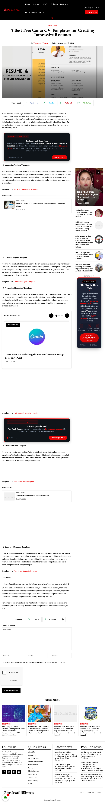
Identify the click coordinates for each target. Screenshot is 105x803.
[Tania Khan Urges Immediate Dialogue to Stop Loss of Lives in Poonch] (89, 187)
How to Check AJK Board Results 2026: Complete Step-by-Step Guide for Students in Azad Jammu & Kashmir (64, 730)
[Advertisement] (37, 235)
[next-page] (98, 172)
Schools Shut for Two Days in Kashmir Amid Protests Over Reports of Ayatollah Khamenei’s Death (38, 729)
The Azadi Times (40, 43)
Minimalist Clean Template (24, 481)
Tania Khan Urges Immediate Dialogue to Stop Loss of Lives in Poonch (88, 196)
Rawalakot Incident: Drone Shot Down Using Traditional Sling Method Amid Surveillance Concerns (66, 756)
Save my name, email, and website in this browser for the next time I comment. (35, 662)
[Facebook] (4, 772)
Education (52, 25)
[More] (63, 619)
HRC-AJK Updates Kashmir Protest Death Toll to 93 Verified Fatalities (84, 255)
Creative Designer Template (24, 282)
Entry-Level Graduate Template (25, 571)
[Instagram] (9, 772)
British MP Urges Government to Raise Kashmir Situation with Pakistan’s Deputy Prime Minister (84, 226)
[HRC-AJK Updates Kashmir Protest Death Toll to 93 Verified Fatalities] (99, 255)
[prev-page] (93, 172)
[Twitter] (14, 772)
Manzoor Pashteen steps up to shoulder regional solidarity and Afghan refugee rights (84, 267)
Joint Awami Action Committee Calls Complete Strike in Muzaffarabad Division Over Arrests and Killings (84, 241)
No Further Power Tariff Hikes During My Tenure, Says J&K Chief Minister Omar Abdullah (92, 777)
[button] (52, 18)
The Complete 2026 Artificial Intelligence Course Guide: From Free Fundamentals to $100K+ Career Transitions (13, 730)
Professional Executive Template (26, 413)
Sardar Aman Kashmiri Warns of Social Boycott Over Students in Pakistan (91, 755)
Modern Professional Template (25, 189)
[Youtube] (19, 772)
